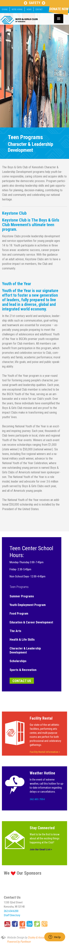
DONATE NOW (58, 9)
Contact (39, 9)
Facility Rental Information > (45, 751)
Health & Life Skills (22, 639)
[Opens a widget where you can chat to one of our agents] (54, 937)
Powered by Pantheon (19, 941)
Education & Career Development (31, 622)
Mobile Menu (58, 18)
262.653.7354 (37, 799)
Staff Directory (12, 915)
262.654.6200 (11, 911)
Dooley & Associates (39, 937)
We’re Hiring (17, 9)
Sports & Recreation (23, 670)
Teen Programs (19, 587)
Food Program (19, 613)
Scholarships (18, 661)
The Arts (15, 631)
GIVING (5, 9)
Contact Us (21, 681)
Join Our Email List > (41, 849)
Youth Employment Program (28, 605)
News (29, 9)
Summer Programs (22, 596)
